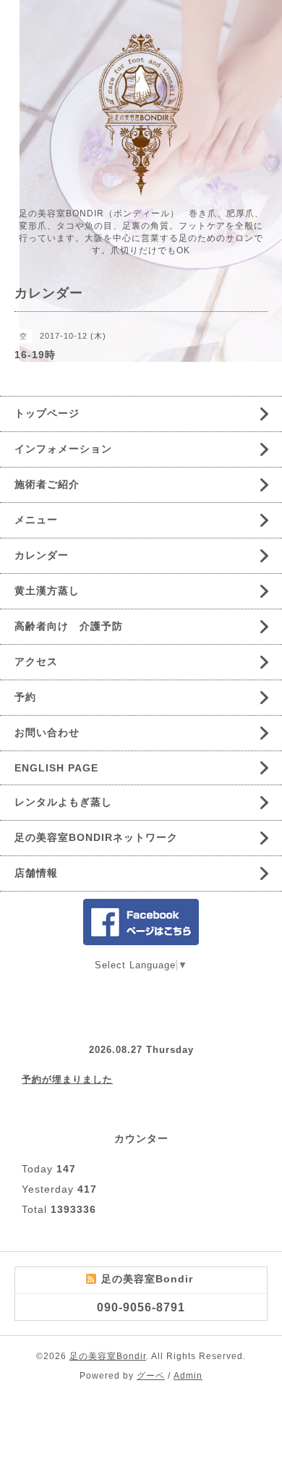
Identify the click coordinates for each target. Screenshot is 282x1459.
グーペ (151, 1376)
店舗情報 (36, 873)
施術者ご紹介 (47, 484)
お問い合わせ (47, 732)
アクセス (36, 661)
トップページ (47, 413)
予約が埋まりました (67, 1079)
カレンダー (41, 555)
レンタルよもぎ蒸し (63, 802)
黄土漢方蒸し (47, 590)
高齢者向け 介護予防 (68, 626)
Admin (188, 1376)
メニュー (36, 519)
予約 (25, 697)
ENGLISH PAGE (56, 768)
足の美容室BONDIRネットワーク (96, 837)
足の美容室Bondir (107, 1356)
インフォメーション (63, 448)
